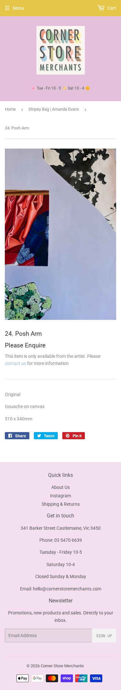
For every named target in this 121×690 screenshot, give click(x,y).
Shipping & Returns (61, 504)
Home (10, 109)
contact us (15, 363)
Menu (18, 8)
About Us (60, 487)
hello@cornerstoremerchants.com (67, 588)
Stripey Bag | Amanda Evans (53, 109)
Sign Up (104, 635)
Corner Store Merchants (62, 665)
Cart (111, 8)
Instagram (60, 495)
